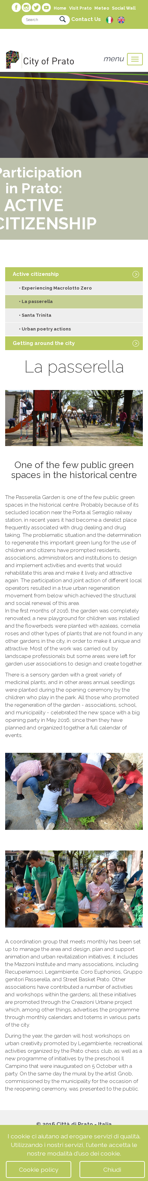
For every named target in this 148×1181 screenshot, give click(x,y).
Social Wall (124, 8)
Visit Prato (80, 8)
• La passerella (36, 301)
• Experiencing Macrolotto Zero (55, 288)
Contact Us (86, 19)
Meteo (101, 8)
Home (60, 8)
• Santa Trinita (35, 315)
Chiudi (112, 1169)
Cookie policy (39, 1169)
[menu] (135, 59)
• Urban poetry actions (45, 329)
